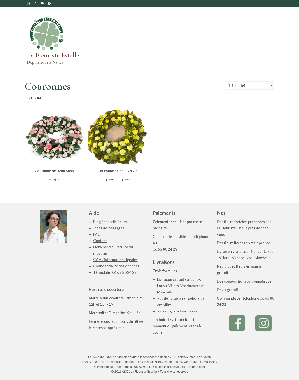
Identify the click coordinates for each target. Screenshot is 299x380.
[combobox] (250, 85)
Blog (97, 221)
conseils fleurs (115, 221)
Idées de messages (108, 228)
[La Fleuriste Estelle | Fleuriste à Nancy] (54, 33)
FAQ (97, 234)
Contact (100, 240)
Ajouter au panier (54, 188)
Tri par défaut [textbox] (239, 85)
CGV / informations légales (115, 259)
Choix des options (117, 188)
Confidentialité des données (116, 266)
